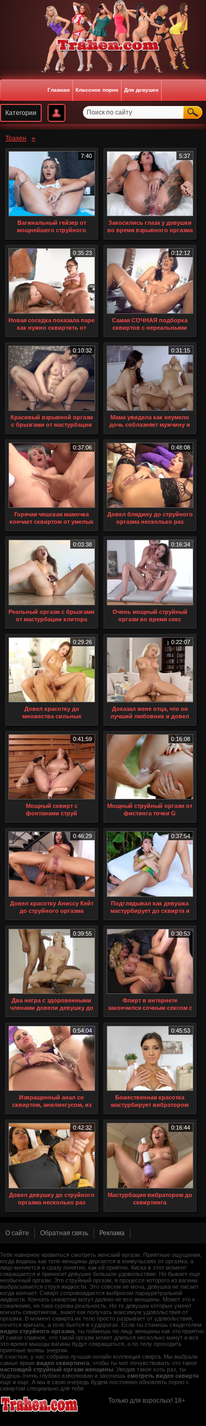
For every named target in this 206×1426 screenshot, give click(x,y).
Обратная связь (64, 1233)
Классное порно (97, 90)
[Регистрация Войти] (56, 113)
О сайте (17, 1233)
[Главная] (103, 45)
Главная (59, 90)
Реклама (112, 1233)
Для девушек (141, 90)
